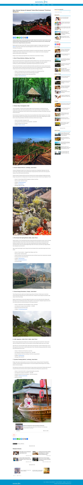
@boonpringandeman (22, 75)
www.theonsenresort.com (22, 259)
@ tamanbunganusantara (23, 309)
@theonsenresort (21, 258)
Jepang (20, 443)
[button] (70, 12)
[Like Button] (14, 435)
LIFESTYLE (15, 443)
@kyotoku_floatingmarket (23, 375)
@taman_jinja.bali (22, 124)
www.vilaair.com (21, 183)
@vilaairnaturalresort (22, 182)
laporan (14, 46)
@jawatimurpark (21, 355)
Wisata (23, 443)
